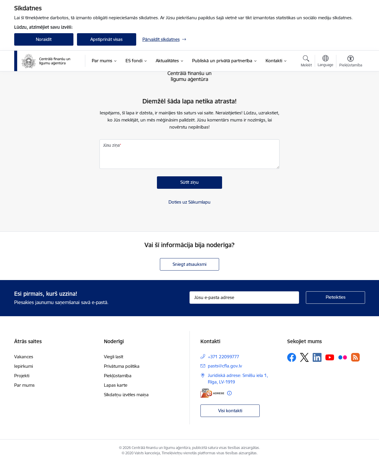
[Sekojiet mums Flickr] (342, 357)
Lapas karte (115, 385)
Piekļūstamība (117, 375)
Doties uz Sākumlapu (189, 202)
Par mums (24, 385)
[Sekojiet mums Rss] (355, 357)
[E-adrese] (212, 393)
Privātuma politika (121, 366)
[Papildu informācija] (229, 393)
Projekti (21, 375)
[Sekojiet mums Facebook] (291, 357)
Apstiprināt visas (106, 39)
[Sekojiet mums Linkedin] (317, 357)
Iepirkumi (23, 366)
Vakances (23, 356)
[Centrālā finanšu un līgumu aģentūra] (49, 61)
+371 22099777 (223, 356)
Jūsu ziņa (111, 145)
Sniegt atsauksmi (189, 264)
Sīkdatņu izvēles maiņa (126, 394)
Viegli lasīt (113, 356)
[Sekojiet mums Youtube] (329, 357)
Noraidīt (44, 39)
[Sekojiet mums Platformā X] (304, 357)
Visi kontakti (230, 410)
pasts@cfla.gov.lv (225, 366)
